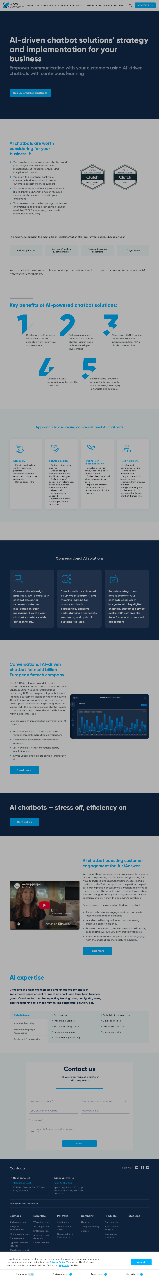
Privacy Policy (57, 1262)
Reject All (64, 1265)
